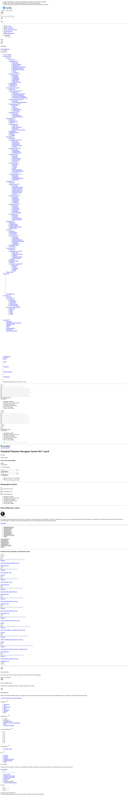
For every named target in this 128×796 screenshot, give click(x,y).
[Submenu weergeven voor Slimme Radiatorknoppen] (22, 99)
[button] (64, 27)
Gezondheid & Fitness (14, 251)
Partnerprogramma (8, 760)
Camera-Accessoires (17, 145)
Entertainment (10, 118)
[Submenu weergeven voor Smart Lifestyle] (15, 248)
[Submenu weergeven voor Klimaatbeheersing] (19, 104)
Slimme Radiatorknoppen (15, 99)
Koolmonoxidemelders (17, 178)
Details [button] (2, 463)
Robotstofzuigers (13, 224)
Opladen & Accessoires (14, 263)
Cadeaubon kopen (8, 749)
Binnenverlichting (13, 195)
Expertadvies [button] (7, 720)
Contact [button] (5, 718)
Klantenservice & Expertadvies (14, 322)
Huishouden (9, 221)
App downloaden (4, 544)
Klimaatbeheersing (13, 104)
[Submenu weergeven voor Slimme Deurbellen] (20, 148)
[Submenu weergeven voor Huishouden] (13, 221)
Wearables (14, 255)
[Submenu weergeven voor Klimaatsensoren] (18, 112)
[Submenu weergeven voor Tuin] (10, 58)
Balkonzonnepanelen (17, 239)
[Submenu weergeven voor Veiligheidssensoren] (20, 174)
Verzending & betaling (9, 725)
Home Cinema (12, 124)
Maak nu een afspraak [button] (6, 677)
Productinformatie (5, 539)
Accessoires (12, 135)
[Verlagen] (2, 470)
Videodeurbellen (16, 151)
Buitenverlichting (13, 74)
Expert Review (4, 541)
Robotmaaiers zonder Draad (19, 66)
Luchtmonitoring (16, 115)
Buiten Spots (15, 80)
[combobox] (7, 16)
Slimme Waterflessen (17, 256)
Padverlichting (15, 78)
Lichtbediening (13, 214)
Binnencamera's (16, 142)
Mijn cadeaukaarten (9, 33)
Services (5, 320)
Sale (5, 359)
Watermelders (15, 179)
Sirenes (14, 168)
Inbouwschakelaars (16, 218)
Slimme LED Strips (17, 192)
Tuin (8, 58)
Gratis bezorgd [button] (4, 457)
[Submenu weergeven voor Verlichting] (13, 181)
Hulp (8, 326)
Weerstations (12, 86)
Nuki (5, 712)
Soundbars (11, 122)
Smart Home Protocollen (12, 307)
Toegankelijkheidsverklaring (10, 782)
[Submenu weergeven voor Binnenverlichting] (19, 195)
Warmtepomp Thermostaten (18, 96)
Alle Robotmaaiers (16, 64)
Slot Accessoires (16, 159)
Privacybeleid (7, 778)
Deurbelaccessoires (16, 152)
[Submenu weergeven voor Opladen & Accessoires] (21, 264)
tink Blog (6, 758)
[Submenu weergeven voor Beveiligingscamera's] (20, 140)
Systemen (6, 295)
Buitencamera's (16, 144)
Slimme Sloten (12, 154)
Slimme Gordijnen (13, 225)
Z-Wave (11, 314)
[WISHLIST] (64, 40)
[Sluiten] (5, 51)
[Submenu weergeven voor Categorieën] (10, 56)
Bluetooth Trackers (13, 260)
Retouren (9, 325)
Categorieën (6, 56)
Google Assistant (13, 304)
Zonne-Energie (13, 235)
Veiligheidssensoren (14, 174)
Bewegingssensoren (17, 169)
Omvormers (15, 242)
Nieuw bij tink (10, 272)
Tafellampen (15, 201)
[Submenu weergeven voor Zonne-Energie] (18, 235)
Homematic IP (7, 707)
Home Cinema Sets (16, 127)
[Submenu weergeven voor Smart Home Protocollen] (19, 307)
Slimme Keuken (13, 228)
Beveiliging (9, 136)
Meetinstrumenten (16, 258)
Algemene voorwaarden (9, 775)
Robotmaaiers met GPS (17, 68)
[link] (5, 361)
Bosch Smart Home (14, 305)
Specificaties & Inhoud (6, 545)
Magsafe (14, 266)
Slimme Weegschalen (17, 254)
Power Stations (13, 234)
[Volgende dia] (2, 425)
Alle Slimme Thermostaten (18, 93)
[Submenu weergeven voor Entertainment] (14, 118)
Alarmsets (14, 165)
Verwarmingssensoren (17, 116)
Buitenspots (15, 211)
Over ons (6, 755)
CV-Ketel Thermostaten (18, 95)
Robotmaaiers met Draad (18, 69)
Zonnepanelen (15, 238)
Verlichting (9, 181)
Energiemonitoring (13, 245)
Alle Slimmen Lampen (17, 187)
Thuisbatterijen (15, 243)
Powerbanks (15, 268)
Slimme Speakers (13, 121)
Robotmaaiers (12, 61)
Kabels (14, 270)
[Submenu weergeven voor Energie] (11, 230)
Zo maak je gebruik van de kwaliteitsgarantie (11, 698)
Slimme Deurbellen (14, 148)
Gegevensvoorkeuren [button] (9, 781)
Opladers (14, 269)
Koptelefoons (12, 131)
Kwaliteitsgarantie (11, 328)
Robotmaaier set (16, 65)
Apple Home (12, 303)
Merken (5, 273)
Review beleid (7, 774)
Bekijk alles (12, 59)
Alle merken (6, 704)
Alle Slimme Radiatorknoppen (19, 102)
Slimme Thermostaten (14, 91)
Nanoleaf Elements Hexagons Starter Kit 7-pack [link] (15, 381)
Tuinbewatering (13, 83)
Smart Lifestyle (10, 248)
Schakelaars (15, 216)
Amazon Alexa (13, 301)
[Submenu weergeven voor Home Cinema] (17, 124)
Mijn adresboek (8, 31)
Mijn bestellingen (9, 27)
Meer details (3, 523)
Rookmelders (15, 177)
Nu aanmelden (4, 769)
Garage (14, 70)
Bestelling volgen (11, 324)
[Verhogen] (17, 470)
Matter (11, 310)
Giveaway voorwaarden (9, 777)
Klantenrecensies (5, 542)
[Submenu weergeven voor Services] (8, 320)
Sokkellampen (15, 79)
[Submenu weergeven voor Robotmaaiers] (17, 61)
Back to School (7, 54)
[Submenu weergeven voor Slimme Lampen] (18, 184)
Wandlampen (15, 76)
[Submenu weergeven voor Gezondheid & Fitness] (21, 251)
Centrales (14, 167)
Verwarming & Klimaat (12, 87)
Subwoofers (15, 128)
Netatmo (6, 711)
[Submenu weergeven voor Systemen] (9, 295)
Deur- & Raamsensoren (17, 171)
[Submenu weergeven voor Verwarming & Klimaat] (18, 88)
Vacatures (6, 756)
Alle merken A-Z (11, 294)
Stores (5, 762)
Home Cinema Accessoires (18, 129)
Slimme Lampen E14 (17, 190)
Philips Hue (6, 709)
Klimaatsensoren (13, 112)
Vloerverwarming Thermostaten (19, 97)
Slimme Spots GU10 (17, 191)
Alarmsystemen (13, 163)
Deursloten (15, 157)
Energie (8, 229)
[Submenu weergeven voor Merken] (8, 274)
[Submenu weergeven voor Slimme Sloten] (17, 154)
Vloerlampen (15, 202)
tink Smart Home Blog (12, 330)
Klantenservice (7, 356)
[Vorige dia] (2, 411)
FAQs (2, 547)
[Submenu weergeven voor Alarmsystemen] (18, 163)
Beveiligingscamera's (14, 140)
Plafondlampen (15, 199)
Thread (11, 311)
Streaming (11, 133)
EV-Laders (12, 246)
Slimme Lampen (13, 184)
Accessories (15, 72)
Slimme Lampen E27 (17, 188)
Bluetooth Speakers (14, 132)
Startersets (14, 146)
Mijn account (8, 26)
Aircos (14, 106)
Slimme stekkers (13, 232)
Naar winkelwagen (5, 49)
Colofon (5, 780)
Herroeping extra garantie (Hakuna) (12, 722)
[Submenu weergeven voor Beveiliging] (13, 137)
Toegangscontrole (16, 158)
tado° (5, 708)
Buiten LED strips (16, 82)
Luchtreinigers (15, 110)
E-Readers (11, 259)
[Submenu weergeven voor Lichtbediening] (18, 214)
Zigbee (11, 312)
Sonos (5, 705)
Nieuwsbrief (9, 329)
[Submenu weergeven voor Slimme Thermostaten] (21, 91)
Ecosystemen (10, 298)
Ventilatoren (15, 108)
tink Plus (6, 357)
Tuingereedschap (13, 84)
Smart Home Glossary (9, 759)
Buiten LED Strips (16, 212)
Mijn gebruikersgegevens (11, 29)
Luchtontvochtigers (16, 109)
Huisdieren (12, 262)
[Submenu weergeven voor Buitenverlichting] (19, 74)
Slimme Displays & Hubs (15, 226)
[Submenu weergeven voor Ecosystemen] (14, 299)
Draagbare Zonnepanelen (18, 241)
